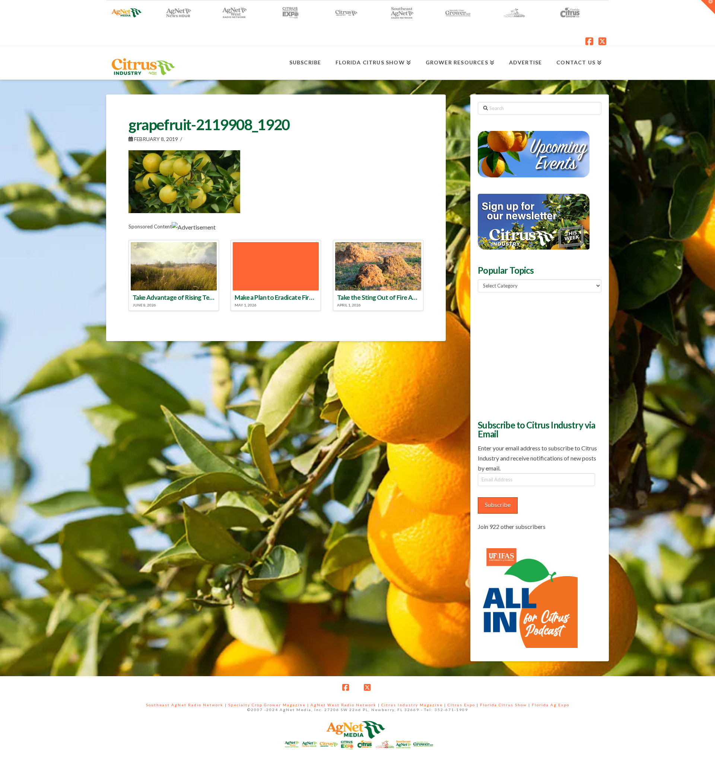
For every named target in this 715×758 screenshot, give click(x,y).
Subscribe (498, 504)
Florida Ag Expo (550, 705)
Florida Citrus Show (503, 705)
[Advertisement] (534, 355)
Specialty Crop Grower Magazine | (269, 705)
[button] (708, 7)
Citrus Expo (461, 705)
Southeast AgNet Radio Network (184, 705)
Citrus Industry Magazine (412, 705)
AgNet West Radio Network (343, 705)
